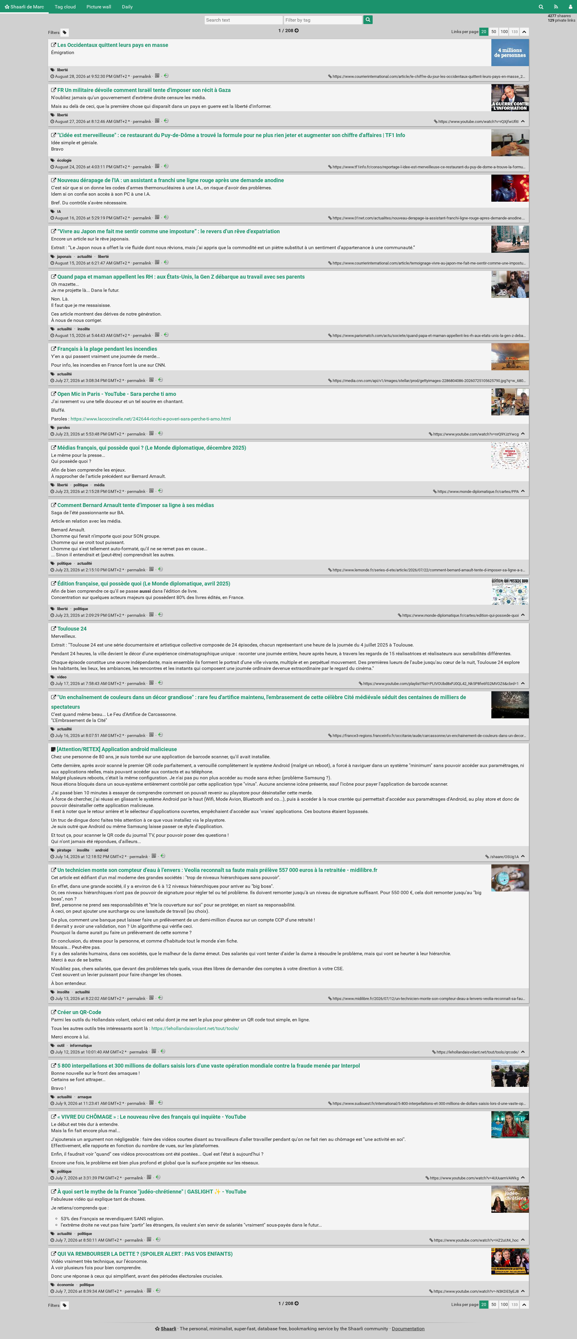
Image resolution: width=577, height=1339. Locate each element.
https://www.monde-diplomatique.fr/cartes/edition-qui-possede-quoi (460, 615)
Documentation (408, 1328)
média (99, 485)
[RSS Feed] (556, 7)
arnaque (85, 1097)
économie (65, 1284)
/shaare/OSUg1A (504, 856)
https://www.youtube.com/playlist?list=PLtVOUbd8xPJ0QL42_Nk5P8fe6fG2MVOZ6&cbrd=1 (441, 683)
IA (59, 211)
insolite (84, 329)
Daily (127, 7)
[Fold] (523, 121)
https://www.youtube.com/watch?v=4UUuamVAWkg (474, 1178)
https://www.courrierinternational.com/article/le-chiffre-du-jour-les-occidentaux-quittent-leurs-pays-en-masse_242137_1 (435, 76)
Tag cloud (65, 7)
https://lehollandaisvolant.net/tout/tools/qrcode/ (478, 1052)
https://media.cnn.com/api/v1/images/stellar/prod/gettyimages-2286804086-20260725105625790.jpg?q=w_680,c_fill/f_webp (439, 380)
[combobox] (323, 19)
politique (81, 485)
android (101, 850)
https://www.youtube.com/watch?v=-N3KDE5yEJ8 (476, 1291)
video (61, 677)
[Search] (541, 7)
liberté (62, 70)
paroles (63, 427)
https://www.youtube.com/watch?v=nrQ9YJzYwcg (476, 434)
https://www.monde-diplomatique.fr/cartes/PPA (478, 491)
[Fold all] (524, 32)
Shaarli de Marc (26, 7)
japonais (64, 256)
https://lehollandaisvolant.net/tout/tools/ (195, 1028)
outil (60, 1045)
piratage (64, 850)
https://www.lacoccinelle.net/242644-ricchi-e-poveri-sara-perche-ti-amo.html (151, 419)
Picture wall (99, 7)
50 (493, 31)
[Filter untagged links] (64, 33)
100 (504, 31)
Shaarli (168, 1328)
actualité (84, 256)
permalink (103, 76)
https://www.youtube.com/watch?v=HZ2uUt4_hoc (476, 1240)
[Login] (570, 7)
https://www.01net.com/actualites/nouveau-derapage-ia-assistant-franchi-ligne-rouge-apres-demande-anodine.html (431, 218)
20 (483, 31)
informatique (81, 1045)
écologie (64, 160)
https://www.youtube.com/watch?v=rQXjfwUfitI (479, 121)
